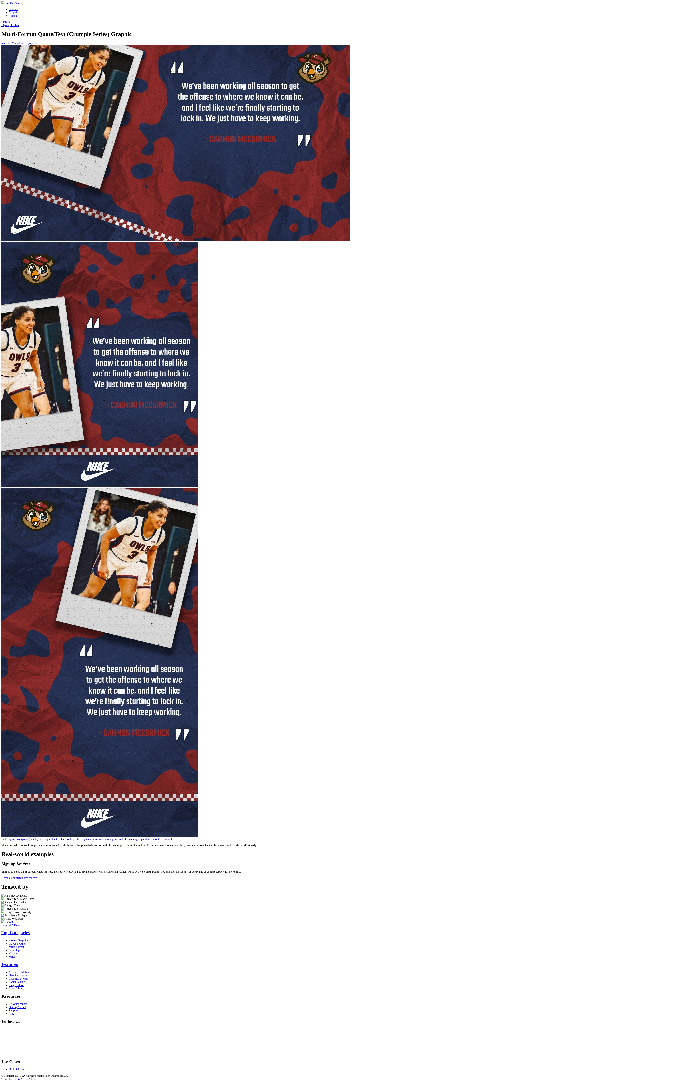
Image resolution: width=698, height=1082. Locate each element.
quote (12, 839)
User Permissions (19, 975)
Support (13, 1010)
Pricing (13, 15)
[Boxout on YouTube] (194, 1053)
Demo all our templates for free (19, 877)
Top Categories (15, 932)
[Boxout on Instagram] (139, 1053)
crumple (168, 839)
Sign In (5, 21)
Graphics (14, 12)
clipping (138, 839)
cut (161, 839)
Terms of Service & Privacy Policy (18, 1079)
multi (108, 839)
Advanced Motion (19, 972)
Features (13, 9)
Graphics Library (18, 978)
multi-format (97, 839)
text (58, 839)
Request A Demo (11, 925)
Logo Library (16, 988)
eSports (13, 953)
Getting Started (17, 1007)
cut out (155, 839)
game (115, 839)
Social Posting (17, 981)
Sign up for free (10, 25)
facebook (66, 839)
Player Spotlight (18, 943)
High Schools (16, 1069)
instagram (22, 839)
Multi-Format (16, 946)
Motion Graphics (18, 940)
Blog (11, 1013)
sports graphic (47, 839)
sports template (80, 839)
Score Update (16, 950)
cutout (146, 839)
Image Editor (16, 985)
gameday (33, 839)
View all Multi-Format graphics (19, 43)
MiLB (12, 956)
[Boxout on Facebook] (28, 1053)
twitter (5, 839)
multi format (126, 839)
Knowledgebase (18, 1003)
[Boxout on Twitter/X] (84, 1053)
